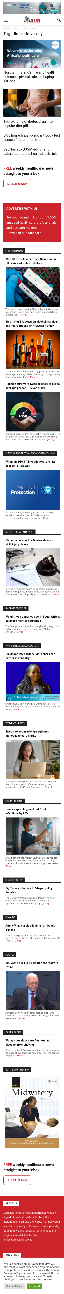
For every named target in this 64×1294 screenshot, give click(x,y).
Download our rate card (23, 233)
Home (6, 28)
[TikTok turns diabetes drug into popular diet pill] (32, 103)
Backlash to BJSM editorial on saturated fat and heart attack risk (30, 151)
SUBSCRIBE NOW (17, 183)
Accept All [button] (34, 1286)
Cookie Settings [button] (14, 1286)
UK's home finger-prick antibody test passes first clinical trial (31, 137)
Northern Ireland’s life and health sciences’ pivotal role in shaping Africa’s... (29, 76)
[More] (23, 314)
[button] (5, 20)
